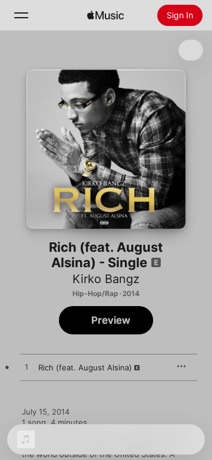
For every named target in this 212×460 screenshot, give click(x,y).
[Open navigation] (21, 15)
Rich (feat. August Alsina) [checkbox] (85, 367)
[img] (105, 15)
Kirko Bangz (106, 279)
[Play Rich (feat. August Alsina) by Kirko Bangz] (26, 367)
